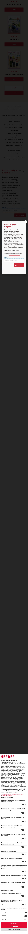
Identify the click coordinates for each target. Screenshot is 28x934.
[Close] (25, 221)
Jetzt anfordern (18, 265)
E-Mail (6, 257)
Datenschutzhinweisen (14, 255)
